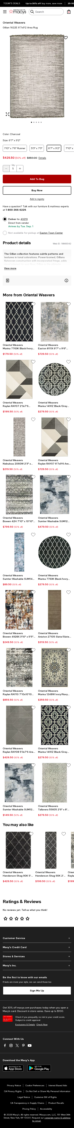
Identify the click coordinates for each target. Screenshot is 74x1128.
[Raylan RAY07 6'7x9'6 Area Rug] (54, 437)
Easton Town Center (51, 233)
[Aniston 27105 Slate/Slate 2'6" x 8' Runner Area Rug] (54, 610)
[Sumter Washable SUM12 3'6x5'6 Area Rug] (19, 783)
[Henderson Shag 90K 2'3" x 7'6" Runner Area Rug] (50, 850)
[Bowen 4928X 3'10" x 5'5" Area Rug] (19, 610)
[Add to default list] (33, 304)
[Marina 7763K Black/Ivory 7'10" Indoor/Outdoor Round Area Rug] (54, 552)
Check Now (41, 1024)
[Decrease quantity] (6, 168)
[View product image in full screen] (8, 114)
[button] (37, 80)
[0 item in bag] (68, 11)
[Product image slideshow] (37, 80)
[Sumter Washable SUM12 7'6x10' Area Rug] (54, 494)
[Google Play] (39, 1068)
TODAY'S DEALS (11, 3)
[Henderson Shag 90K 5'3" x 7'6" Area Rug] (18, 850)
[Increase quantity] (20, 168)
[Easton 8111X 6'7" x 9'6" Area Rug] (54, 321)
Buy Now (37, 190)
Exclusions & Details (25, 1024)
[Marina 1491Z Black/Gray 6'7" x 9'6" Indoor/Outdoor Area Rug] (54, 725)
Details (42, 157)
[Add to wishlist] (65, 37)
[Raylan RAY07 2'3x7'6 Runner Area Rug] (19, 379)
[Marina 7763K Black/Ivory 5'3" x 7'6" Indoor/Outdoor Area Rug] (19, 321)
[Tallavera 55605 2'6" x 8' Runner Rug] (54, 783)
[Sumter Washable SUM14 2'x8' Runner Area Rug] (19, 552)
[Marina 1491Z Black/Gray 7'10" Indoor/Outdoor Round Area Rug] (54, 379)
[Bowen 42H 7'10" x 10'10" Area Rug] (19, 494)
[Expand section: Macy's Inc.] (37, 965)
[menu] (5, 12)
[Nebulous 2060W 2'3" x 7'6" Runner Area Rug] (19, 437)
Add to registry (37, 199)
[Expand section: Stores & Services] (37, 956)
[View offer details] (37, 281)
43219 (24, 219)
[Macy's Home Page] (17, 11)
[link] (19, 349)
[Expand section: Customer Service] (37, 938)
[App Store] (13, 1068)
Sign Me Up (37, 990)
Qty (13, 165)
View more (10, 268)
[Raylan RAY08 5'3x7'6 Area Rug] (19, 725)
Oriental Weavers (14, 22)
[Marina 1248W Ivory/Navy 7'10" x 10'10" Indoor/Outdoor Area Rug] (54, 667)
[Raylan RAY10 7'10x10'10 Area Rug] (19, 667)
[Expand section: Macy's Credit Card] (37, 947)
